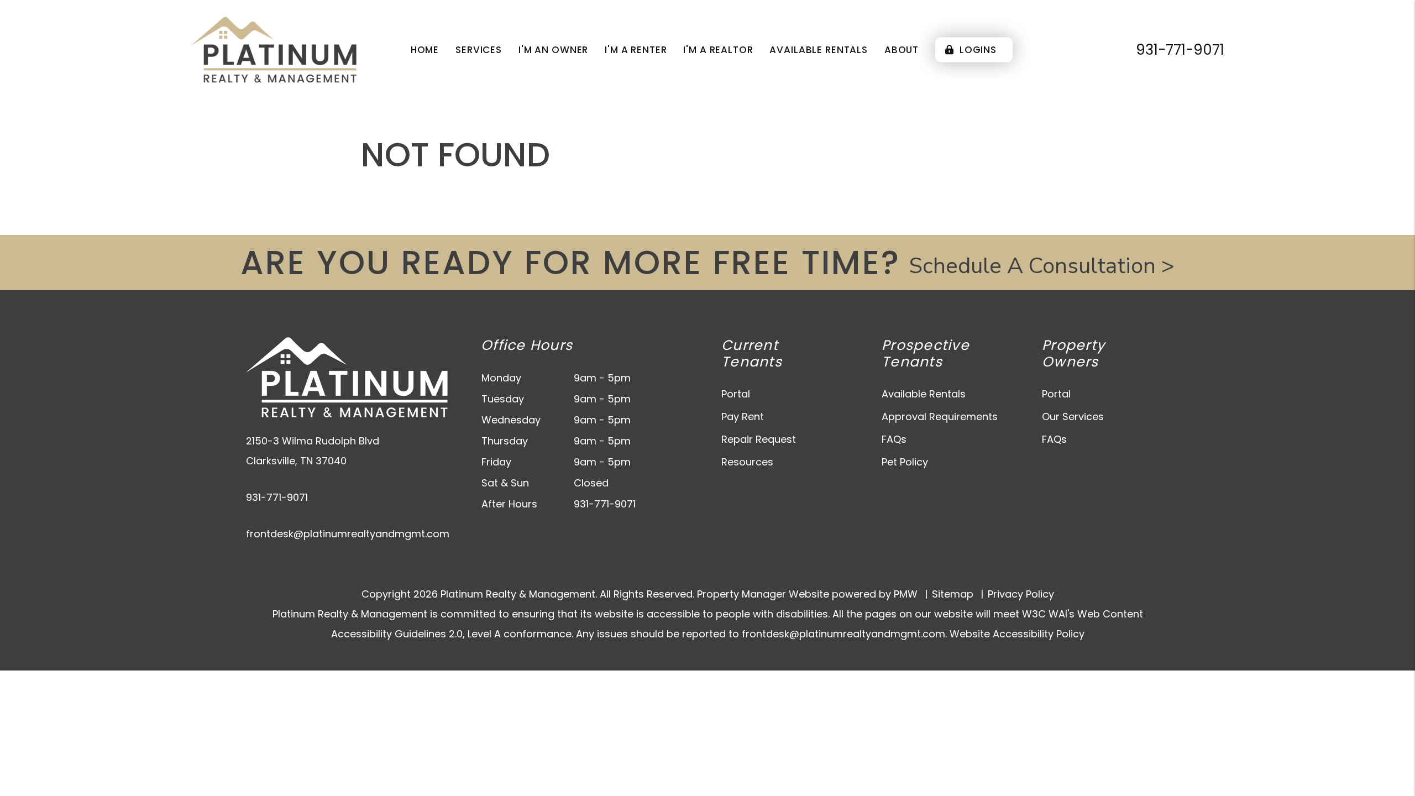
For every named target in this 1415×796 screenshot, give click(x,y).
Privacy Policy (1021, 594)
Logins (977, 49)
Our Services (1073, 416)
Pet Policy (905, 462)
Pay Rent (742, 416)
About (901, 49)
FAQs (894, 439)
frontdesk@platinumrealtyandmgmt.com (347, 534)
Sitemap (952, 594)
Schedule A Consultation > (1042, 266)
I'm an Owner (553, 49)
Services (478, 49)
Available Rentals (818, 49)
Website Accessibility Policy (1017, 634)
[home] (274, 49)
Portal (735, 394)
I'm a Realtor (718, 49)
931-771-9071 (1180, 50)
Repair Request (758, 439)
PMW (906, 594)
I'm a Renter (636, 49)
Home (425, 49)
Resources (747, 462)
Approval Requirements (940, 416)
